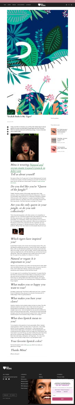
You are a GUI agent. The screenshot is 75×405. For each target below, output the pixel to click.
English (6, 395)
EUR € (13, 395)
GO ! (62, 399)
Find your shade (60, 376)
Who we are (23, 379)
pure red (29, 345)
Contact (23, 376)
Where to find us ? (25, 381)
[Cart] (71, 5)
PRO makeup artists (25, 386)
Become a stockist (25, 383)
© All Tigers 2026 (6, 398)
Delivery (41, 376)
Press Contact (24, 388)
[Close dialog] (72, 381)
